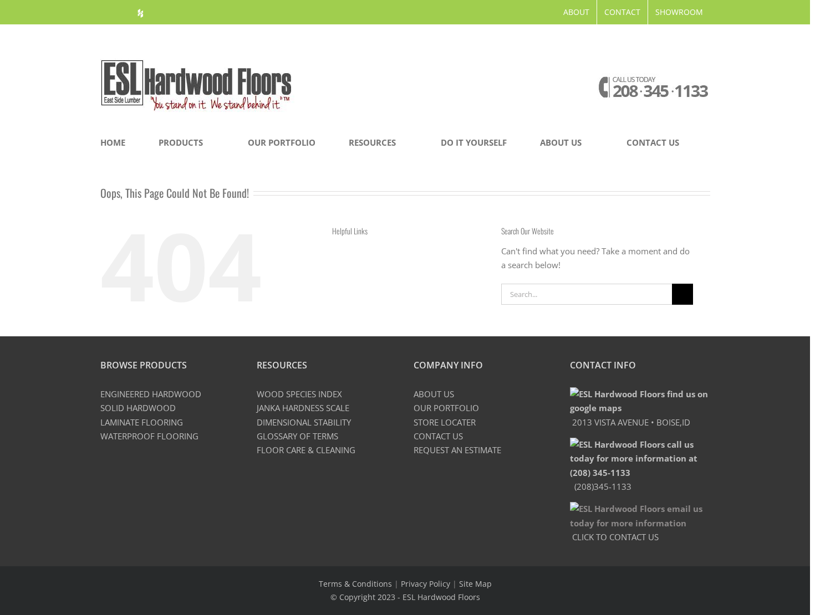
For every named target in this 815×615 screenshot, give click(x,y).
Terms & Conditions (355, 583)
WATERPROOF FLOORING (149, 436)
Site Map (475, 583)
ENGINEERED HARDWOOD (150, 393)
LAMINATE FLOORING (141, 422)
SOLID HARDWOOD (138, 407)
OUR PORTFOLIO (446, 407)
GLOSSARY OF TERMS (297, 436)
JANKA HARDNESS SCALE (303, 407)
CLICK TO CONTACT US (614, 536)
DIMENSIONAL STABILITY (304, 422)
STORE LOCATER (445, 422)
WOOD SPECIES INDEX (299, 393)
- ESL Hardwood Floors (439, 597)
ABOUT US (434, 393)
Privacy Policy (425, 583)
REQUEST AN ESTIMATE (457, 449)
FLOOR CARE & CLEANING (306, 449)
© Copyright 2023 (364, 597)
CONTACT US (438, 436)
